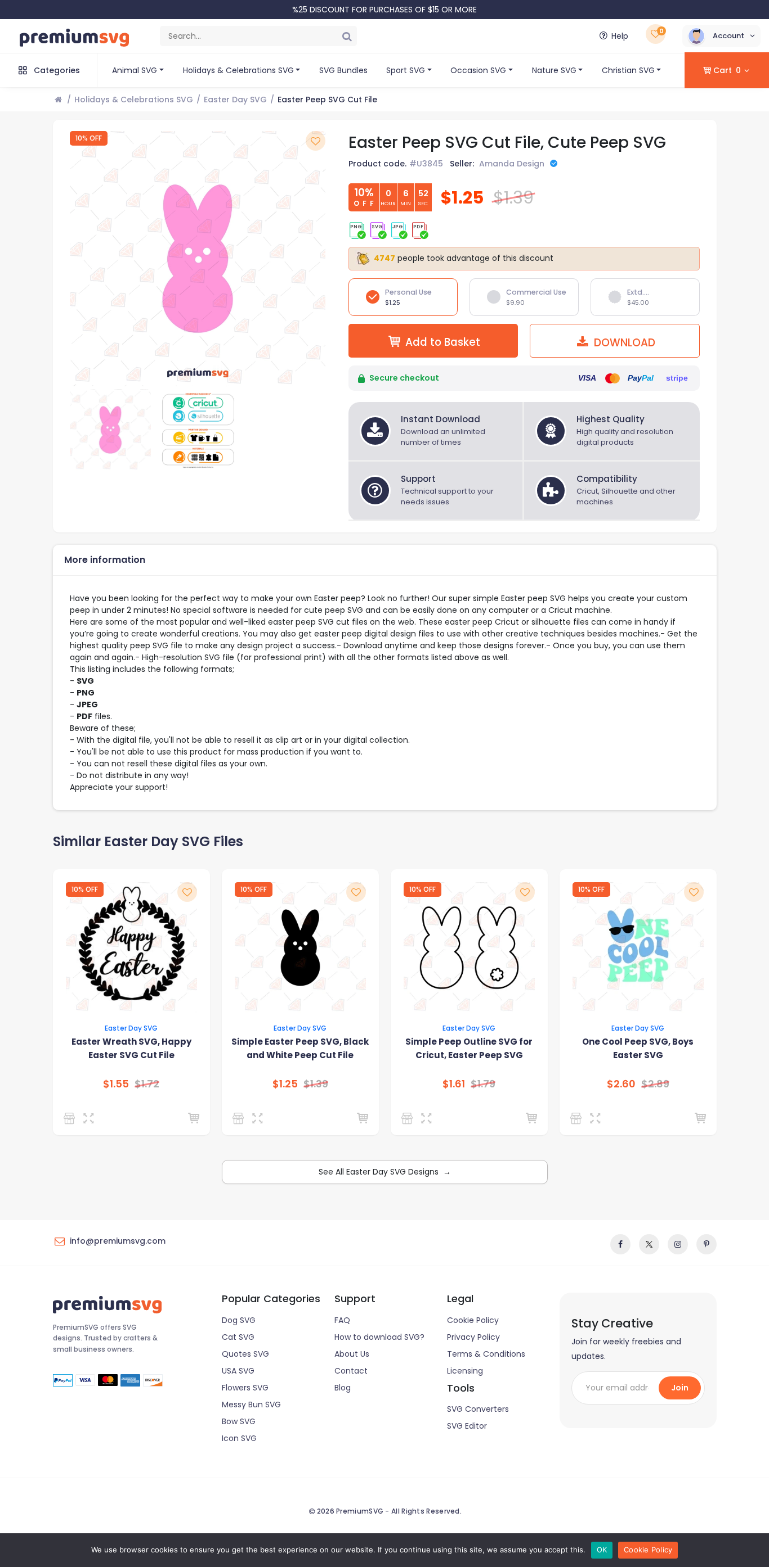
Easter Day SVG (235, 99)
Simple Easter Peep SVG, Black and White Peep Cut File (300, 1048)
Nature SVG (554, 70)
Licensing (465, 1370)
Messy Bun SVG (251, 1404)
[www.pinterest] (706, 1244)
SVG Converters (478, 1409)
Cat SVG (238, 1337)
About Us (351, 1354)
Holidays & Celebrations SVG (238, 70)
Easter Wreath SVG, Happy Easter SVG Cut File (131, 1048)
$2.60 (621, 1084)
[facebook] (620, 1244)
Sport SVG (405, 70)
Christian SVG (628, 70)
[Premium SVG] (71, 1118)
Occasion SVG (478, 70)
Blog (342, 1387)
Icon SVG (239, 1438)
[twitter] (649, 1244)
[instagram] (678, 1244)
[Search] (346, 36)
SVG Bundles (343, 70)
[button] (721, 36)
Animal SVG (134, 70)
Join (679, 1387)
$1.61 (453, 1084)
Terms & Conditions (486, 1354)
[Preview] (91, 1118)
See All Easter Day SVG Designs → (385, 1171)
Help (619, 36)
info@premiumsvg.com (118, 1241)
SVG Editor (467, 1425)
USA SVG (238, 1370)
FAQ (342, 1320)
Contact (351, 1370)
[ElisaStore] (578, 1118)
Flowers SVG (245, 1387)
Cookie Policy (473, 1320)
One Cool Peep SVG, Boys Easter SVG (638, 1048)
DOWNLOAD (623, 342)
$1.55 (116, 1084)
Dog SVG (239, 1320)
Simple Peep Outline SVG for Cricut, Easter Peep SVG (469, 1048)
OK (602, 1549)
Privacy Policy (473, 1337)
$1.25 (285, 1084)
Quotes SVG (245, 1354)
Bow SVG (239, 1421)
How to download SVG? (379, 1337)
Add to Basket (442, 342)
